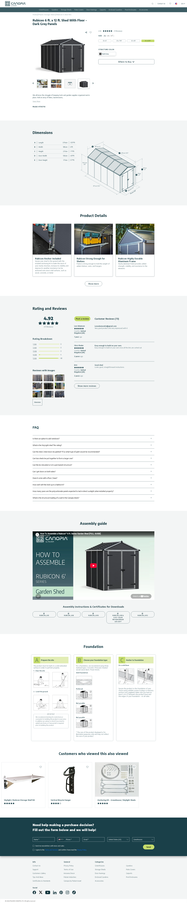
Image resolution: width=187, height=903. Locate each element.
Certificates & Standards (41, 881)
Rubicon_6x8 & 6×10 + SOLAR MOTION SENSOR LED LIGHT (118, 618)
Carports (103, 10)
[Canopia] (15, 3)
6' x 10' (133, 41)
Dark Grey (105, 54)
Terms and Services (51, 850)
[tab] (105, 36)
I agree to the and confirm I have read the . (60, 850)
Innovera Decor (69, 873)
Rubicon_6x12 (143, 615)
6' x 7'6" (119, 41)
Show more (93, 283)
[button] (34, 83)
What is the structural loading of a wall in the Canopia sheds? (56, 498)
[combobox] (61, 839)
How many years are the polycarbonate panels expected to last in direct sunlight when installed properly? (73, 491)
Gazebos (55, 10)
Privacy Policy (81, 850)
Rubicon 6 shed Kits (64, 15)
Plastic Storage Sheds (47, 15)
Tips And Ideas (38, 877)
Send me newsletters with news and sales (49, 846)
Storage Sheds (66, 10)
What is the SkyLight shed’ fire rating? (47, 445)
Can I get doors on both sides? (44, 471)
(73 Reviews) (118, 31)
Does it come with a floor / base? (45, 478)
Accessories (143, 10)
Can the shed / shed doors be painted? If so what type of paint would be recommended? (66, 452)
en (182, 4)
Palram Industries (70, 877)
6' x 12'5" (148, 41)
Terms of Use (68, 869)
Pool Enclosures (130, 10)
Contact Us (161, 4)
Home (35, 15)
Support (35, 869)
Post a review (82, 318)
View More (36, 101)
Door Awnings (91, 10)
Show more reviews (87, 386)
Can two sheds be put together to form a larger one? (53, 458)
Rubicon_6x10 (93, 615)
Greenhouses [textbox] (138, 839)
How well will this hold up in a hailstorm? (48, 484)
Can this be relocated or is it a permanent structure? (52, 465)
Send (148, 847)
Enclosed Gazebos (115, 10)
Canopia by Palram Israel (72, 881)
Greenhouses (44, 10)
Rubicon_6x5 (44, 615)
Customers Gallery (39, 873)
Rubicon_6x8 (69, 615)
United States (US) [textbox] (115, 839)
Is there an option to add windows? (46, 438)
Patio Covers (79, 10)
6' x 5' (105, 41)
